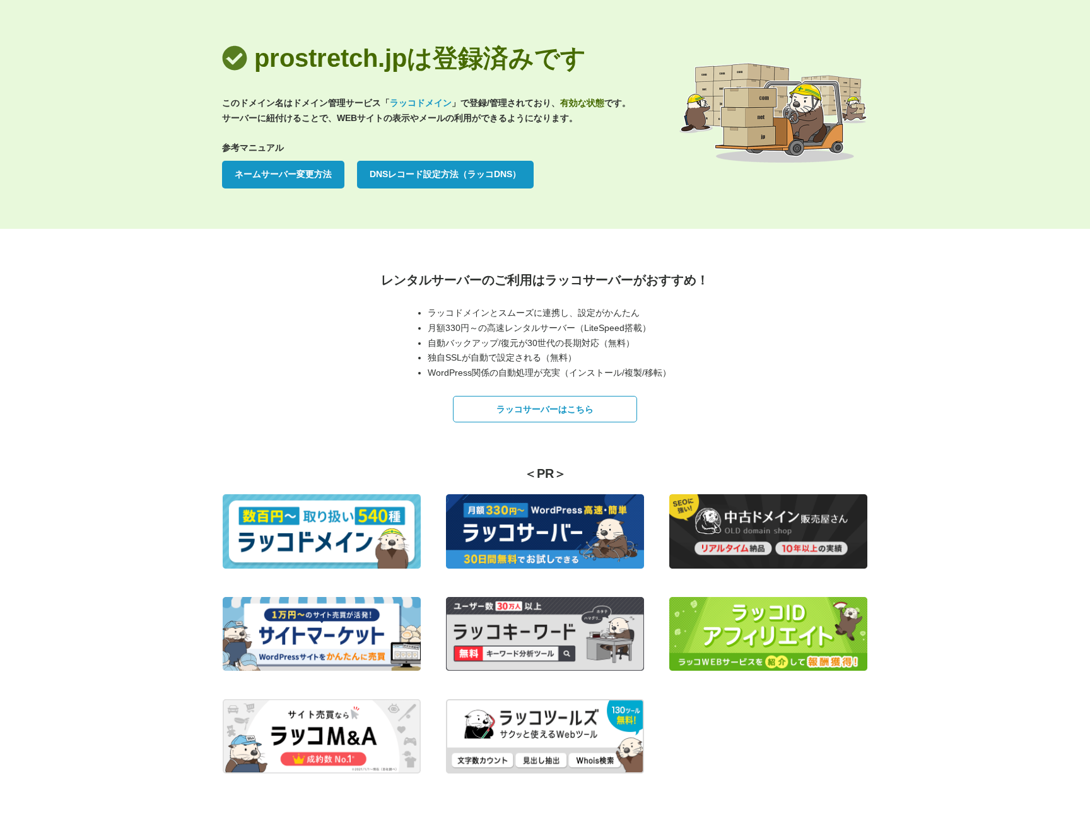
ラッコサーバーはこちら (545, 409)
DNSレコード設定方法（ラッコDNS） (445, 174)
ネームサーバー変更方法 (283, 174)
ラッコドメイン (421, 103)
